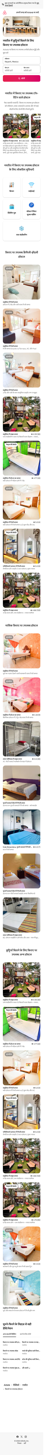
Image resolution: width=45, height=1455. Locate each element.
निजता (19, 1443)
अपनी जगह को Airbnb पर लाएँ (27, 12)
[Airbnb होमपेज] (4, 12)
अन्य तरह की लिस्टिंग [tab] (9, 1334)
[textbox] (12, 70)
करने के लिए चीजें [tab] (25, 1334)
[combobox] (21, 61)
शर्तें (25, 1443)
